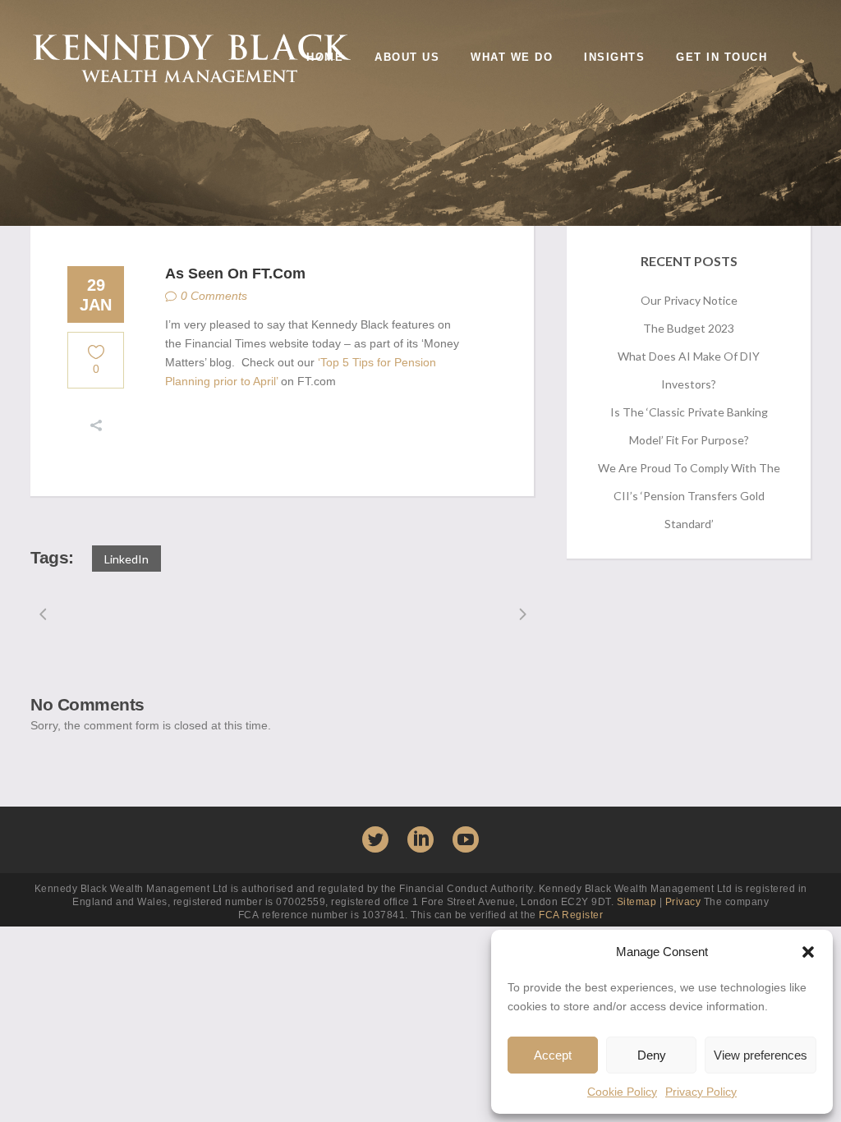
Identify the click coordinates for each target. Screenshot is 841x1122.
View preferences (760, 1055)
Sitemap (637, 902)
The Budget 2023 (688, 328)
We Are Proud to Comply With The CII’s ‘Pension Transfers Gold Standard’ (689, 496)
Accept (553, 1055)
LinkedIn (126, 559)
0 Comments (214, 295)
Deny (651, 1055)
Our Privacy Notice (689, 300)
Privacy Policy (701, 1091)
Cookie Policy (622, 1091)
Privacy (683, 902)
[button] (808, 952)
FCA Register (571, 915)
